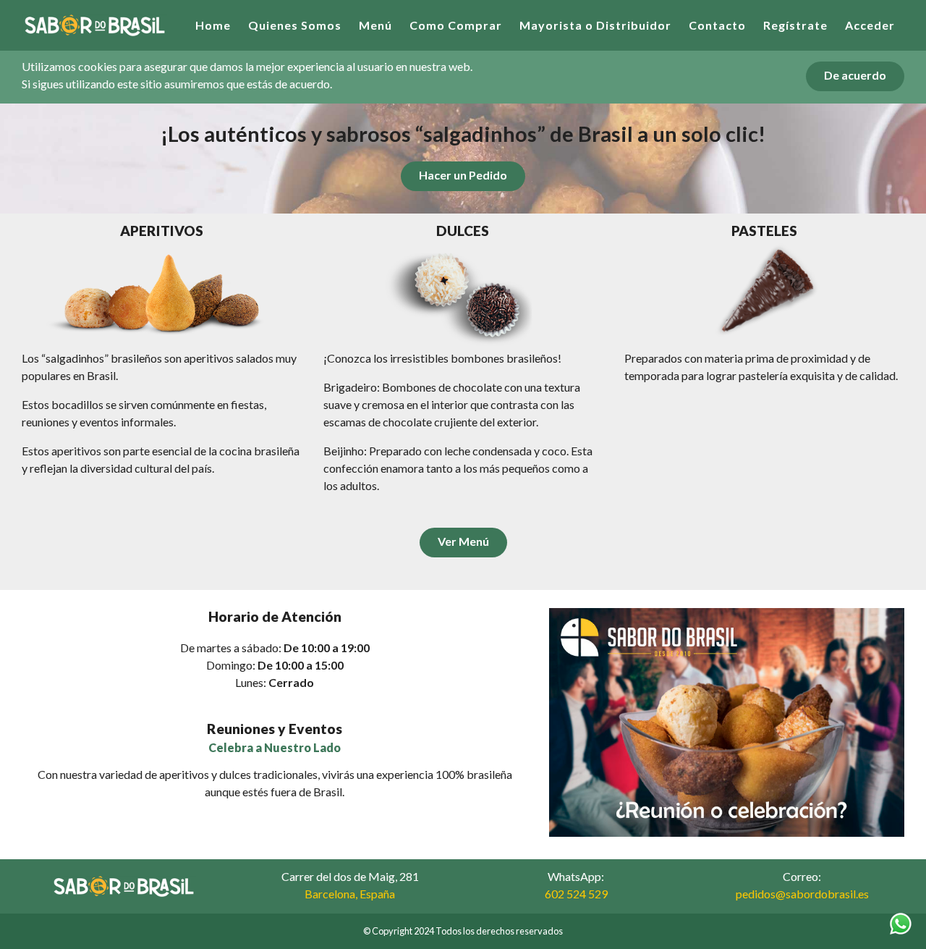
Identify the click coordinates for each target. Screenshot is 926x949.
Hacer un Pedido (463, 175)
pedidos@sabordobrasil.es (802, 894)
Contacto (717, 25)
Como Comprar (455, 25)
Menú (375, 25)
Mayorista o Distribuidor (595, 25)
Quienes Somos (294, 25)
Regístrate (795, 25)
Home (213, 25)
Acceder (870, 25)
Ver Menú (463, 541)
